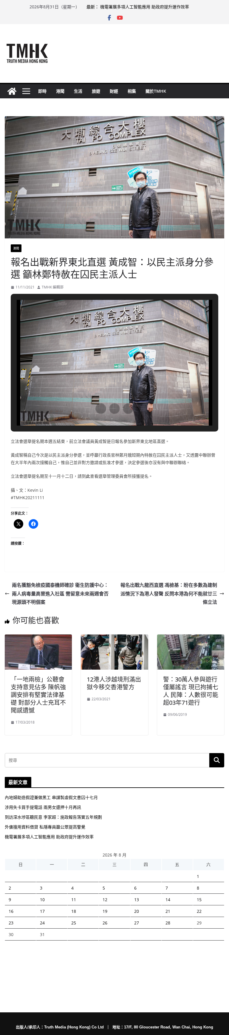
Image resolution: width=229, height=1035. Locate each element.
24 (42, 923)
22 (199, 911)
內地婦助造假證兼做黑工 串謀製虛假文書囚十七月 (51, 797)
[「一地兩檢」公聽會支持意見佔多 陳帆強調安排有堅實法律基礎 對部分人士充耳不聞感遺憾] (38, 638)
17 (42, 911)
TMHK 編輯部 (53, 287)
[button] (100, 408)
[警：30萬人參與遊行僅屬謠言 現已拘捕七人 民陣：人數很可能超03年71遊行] (190, 638)
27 (136, 923)
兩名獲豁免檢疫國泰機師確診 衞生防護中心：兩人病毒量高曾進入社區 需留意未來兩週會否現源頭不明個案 (60, 594)
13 (136, 899)
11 (73, 899)
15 (199, 899)
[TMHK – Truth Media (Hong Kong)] (12, 91)
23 (11, 923)
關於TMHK (156, 91)
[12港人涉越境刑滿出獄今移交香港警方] (114, 638)
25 (73, 923)
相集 (132, 91)
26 (105, 923)
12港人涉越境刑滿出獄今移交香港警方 (114, 683)
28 (167, 923)
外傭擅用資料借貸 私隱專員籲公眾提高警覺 (140, 5)
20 (136, 911)
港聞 (60, 91)
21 (167, 911)
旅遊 (96, 91)
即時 (42, 91)
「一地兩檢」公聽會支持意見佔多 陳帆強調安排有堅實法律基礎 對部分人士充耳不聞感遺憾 (38, 694)
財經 (114, 91)
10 (42, 899)
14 (167, 899)
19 (105, 911)
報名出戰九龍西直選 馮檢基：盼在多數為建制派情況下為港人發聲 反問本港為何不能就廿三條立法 (168, 594)
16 (11, 911)
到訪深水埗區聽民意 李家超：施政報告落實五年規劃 (53, 817)
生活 (78, 91)
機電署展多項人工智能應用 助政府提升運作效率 (49, 837)
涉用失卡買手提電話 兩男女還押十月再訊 (43, 807)
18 (73, 911)
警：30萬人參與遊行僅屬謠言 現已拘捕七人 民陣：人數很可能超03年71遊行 (190, 691)
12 (105, 899)
